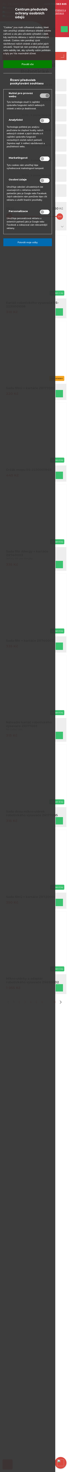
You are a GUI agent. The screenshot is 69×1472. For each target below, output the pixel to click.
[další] (60, 1002)
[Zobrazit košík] (63, 29)
